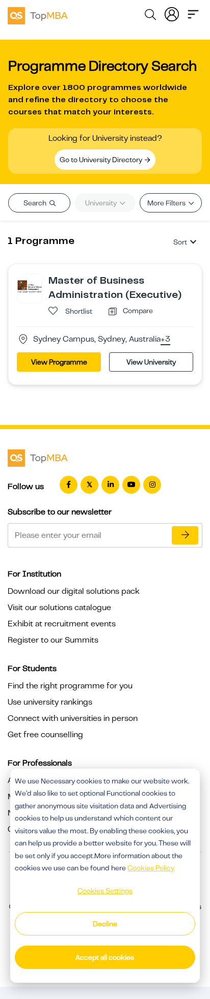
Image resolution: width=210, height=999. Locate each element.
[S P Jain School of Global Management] (29, 286)
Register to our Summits (53, 640)
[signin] (172, 13)
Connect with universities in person (73, 718)
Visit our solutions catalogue (59, 607)
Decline (105, 923)
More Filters (167, 202)
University (101, 202)
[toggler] (193, 13)
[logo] (38, 14)
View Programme (59, 362)
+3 (165, 339)
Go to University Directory (102, 159)
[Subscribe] (185, 535)
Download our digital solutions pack (74, 591)
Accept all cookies (104, 957)
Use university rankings (50, 702)
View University (151, 362)
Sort (180, 242)
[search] (150, 16)
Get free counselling (45, 735)
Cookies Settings (105, 890)
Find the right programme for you (70, 686)
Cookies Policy (150, 867)
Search (35, 202)
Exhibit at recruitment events (62, 624)
